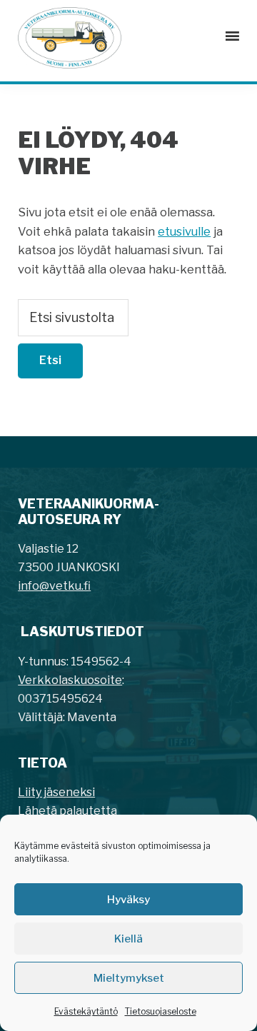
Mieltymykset (129, 978)
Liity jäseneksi (56, 792)
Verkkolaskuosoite (70, 680)
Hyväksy (128, 899)
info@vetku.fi (54, 586)
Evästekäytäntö (86, 1011)
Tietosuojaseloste (160, 1011)
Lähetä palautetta (67, 811)
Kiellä (128, 938)
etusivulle (184, 231)
